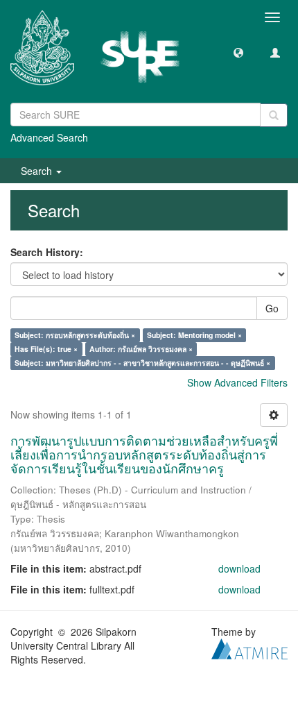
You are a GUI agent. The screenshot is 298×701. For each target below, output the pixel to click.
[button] (238, 52)
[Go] (274, 115)
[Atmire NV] (249, 647)
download (239, 568)
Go (272, 308)
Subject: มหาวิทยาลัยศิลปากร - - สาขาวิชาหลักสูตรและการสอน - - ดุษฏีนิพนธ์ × (142, 362)
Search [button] (38, 171)
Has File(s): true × (46, 349)
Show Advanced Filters (237, 382)
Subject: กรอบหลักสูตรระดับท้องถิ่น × (75, 335)
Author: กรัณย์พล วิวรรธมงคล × (141, 349)
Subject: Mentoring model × (194, 335)
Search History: (46, 252)
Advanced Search (49, 137)
